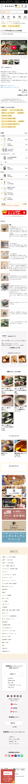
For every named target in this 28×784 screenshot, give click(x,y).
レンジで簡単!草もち (20, 409)
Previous (2, 360)
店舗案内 (23, 769)
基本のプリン (4, 453)
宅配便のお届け (11, 680)
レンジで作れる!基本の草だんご (7, 391)
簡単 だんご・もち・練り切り (8, 112)
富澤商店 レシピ (5, 23)
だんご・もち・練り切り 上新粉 (8, 118)
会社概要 (15, 727)
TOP (2, 768)
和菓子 (4, 26)
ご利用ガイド (12, 737)
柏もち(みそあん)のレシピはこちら (10, 87)
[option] (14, 48)
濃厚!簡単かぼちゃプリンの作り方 (20, 454)
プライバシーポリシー (14, 743)
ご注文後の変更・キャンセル (14, 685)
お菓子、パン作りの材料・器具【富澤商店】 (11, 21)
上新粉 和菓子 (21, 112)
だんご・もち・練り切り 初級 (16, 110)
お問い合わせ (11, 687)
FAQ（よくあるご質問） (14, 739)
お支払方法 (10, 678)
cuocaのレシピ (8, 67)
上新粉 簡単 (21, 121)
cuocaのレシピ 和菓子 (6, 115)
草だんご (4, 409)
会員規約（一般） (13, 741)
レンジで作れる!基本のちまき (7, 427)
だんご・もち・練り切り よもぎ (8, 126)
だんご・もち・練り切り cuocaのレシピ (10, 124)
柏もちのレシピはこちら (8, 85)
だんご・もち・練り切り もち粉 (8, 121)
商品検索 (6, 768)
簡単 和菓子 (4, 110)
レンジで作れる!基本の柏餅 (20, 391)
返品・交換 (10, 682)
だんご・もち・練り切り (14, 26)
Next (25, 360)
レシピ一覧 (12, 768)
